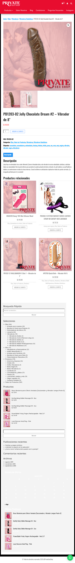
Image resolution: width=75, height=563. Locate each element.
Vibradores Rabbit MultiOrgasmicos (21, 344)
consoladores (21, 145)
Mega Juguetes (12, 378)
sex (52, 145)
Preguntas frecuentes (55, 10)
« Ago (6, 504)
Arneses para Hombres (14, 353)
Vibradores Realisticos (26, 19)
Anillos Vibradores (13, 365)
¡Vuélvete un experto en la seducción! (17, 447)
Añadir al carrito (17, 131)
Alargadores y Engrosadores (16, 349)
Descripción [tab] (7, 154)
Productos (8, 10)
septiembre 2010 (10, 466)
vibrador (66, 145)
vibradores (16, 148)
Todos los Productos (20, 142)
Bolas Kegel (11, 367)
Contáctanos (40, 10)
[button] (68, 25)
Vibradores (15, 19)
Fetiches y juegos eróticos (13, 445)
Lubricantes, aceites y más (16, 376)
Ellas (9, 19)
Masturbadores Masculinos (16, 357)
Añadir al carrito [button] (19, 227)
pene (48, 145)
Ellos (6, 347)
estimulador (28, 145)
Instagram (70, 10)
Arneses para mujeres (49, 226)
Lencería (10, 332)
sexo (54, 145)
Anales (9, 363)
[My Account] (67, 3)
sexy (58, 145)
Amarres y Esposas (13, 361)
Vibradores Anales (15, 336)
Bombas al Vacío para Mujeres (17, 328)
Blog (31, 10)
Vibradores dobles (15, 340)
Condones (10, 371)
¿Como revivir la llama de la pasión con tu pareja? (21, 449)
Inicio (5, 19)
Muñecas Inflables (13, 380)
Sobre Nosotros (21, 10)
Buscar (34, 315)
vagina (62, 145)
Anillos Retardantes (13, 351)
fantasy (35, 145)
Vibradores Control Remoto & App (20, 338)
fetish (44, 145)
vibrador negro (7, 148)
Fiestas (9, 374)
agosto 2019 (9, 462)
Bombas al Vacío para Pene (16, 355)
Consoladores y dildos (14, 372)
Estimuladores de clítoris (16, 223)
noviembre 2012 (10, 464)
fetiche (40, 145)
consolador (13, 145)
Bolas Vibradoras (13, 369)
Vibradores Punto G (15, 342)
